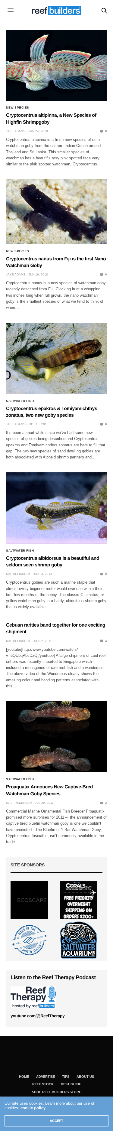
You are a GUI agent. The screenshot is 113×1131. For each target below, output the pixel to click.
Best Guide (71, 1084)
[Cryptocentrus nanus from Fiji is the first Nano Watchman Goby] (56, 211)
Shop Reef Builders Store (56, 1092)
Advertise (45, 1076)
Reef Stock (43, 1084)
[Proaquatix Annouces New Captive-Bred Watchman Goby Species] (56, 737)
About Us (85, 1076)
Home (24, 1076)
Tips (65, 1076)
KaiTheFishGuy (18, 573)
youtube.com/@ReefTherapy (37, 1015)
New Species (17, 107)
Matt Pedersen (19, 802)
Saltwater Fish (20, 401)
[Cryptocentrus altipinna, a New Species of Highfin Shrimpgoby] (56, 65)
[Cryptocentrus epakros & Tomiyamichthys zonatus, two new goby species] (56, 358)
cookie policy (33, 1108)
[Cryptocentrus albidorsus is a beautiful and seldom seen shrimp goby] (56, 508)
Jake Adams (15, 131)
